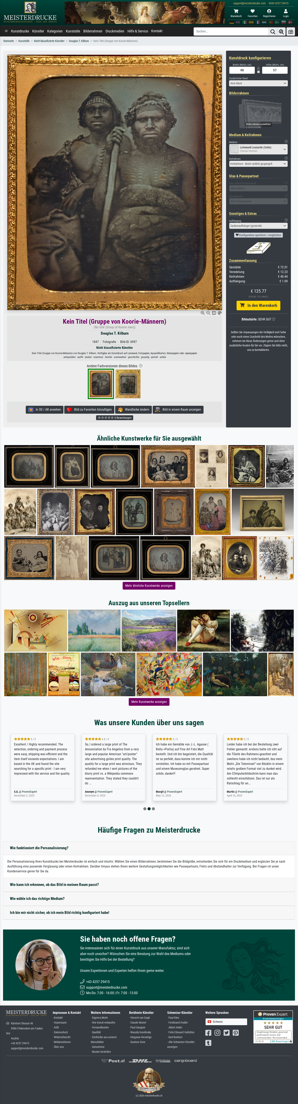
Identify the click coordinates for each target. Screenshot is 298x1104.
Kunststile (73, 31)
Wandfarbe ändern (136, 409)
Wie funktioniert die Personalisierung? (39, 848)
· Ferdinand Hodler (177, 1022)
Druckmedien (115, 31)
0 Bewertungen (123, 417)
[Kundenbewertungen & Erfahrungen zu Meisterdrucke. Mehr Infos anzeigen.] (273, 1027)
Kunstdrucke (20, 31)
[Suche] (273, 31)
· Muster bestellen (101, 1052)
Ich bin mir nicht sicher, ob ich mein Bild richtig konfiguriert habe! (59, 912)
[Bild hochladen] (290, 31)
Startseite (8, 41)
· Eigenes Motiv (99, 1017)
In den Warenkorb (260, 305)
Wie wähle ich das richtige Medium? (37, 898)
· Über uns (58, 1047)
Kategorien (55, 31)
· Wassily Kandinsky (140, 1032)
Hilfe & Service (138, 31)
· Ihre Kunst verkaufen (103, 1022)
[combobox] (258, 83)
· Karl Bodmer (174, 1037)
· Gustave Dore (137, 1042)
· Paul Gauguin (137, 1027)
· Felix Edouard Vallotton (180, 1032)
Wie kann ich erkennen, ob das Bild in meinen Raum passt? (54, 884)
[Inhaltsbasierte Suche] (281, 31)
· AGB (56, 1027)
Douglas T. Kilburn (79, 41)
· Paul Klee (173, 1017)
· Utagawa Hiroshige (140, 1037)
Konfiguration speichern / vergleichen (260, 235)
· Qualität (96, 1032)
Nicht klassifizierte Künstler (49, 41)
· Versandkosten (100, 1027)
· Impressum (60, 1022)
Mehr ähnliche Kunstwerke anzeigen (149, 586)
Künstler (38, 31)
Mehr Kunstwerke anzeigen (149, 702)
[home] (6, 31)
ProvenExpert (34, 791)
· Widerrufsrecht (61, 1037)
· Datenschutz (60, 1032)
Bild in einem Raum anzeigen (180, 409)
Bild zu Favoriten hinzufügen (92, 409)
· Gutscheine (98, 1047)
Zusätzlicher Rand (238, 78)
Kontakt (156, 31)
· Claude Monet (137, 1022)
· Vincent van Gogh (139, 1017)
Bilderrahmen (92, 31)
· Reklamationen (62, 1042)
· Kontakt (58, 1017)
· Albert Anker (174, 1027)
